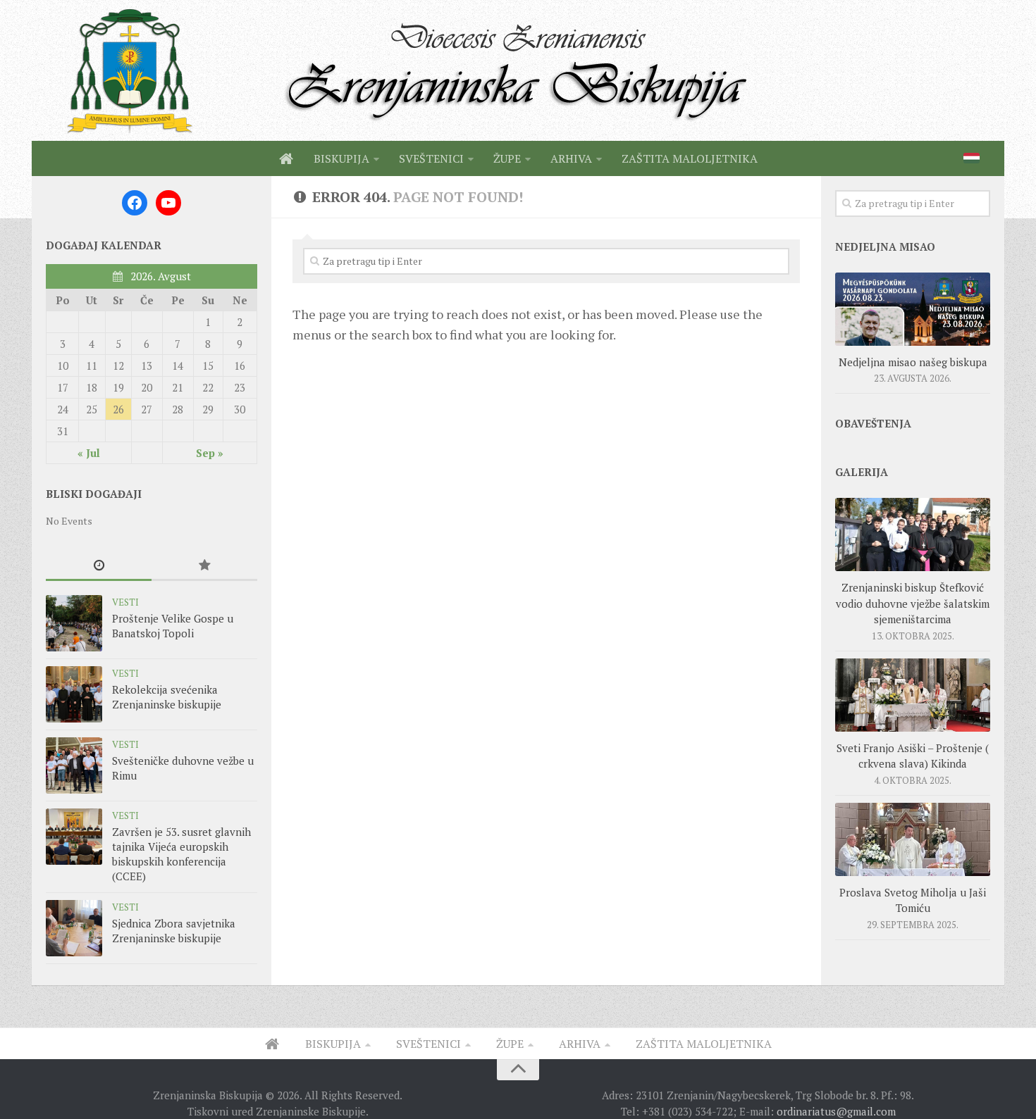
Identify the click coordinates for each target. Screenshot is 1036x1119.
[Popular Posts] (204, 566)
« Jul (89, 453)
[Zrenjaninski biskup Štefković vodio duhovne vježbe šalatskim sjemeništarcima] (912, 534)
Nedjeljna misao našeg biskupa (913, 362)
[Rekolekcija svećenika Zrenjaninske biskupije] (74, 694)
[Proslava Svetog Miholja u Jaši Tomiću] (912, 839)
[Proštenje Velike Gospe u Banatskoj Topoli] (74, 623)
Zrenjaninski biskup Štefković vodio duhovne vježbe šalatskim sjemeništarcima (912, 603)
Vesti (125, 602)
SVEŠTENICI (431, 158)
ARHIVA (571, 158)
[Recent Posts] (99, 566)
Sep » (209, 453)
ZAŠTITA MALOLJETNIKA (690, 158)
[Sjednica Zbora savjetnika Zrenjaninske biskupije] (74, 928)
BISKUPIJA (341, 158)
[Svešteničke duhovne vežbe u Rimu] (74, 765)
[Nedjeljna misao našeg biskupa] (912, 309)
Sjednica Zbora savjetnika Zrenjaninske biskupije (173, 930)
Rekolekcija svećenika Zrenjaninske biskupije (166, 696)
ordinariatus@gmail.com (836, 1111)
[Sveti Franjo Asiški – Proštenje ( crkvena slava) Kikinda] (912, 695)
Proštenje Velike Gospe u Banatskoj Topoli (172, 625)
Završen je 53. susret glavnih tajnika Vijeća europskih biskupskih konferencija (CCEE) (181, 854)
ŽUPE (507, 158)
